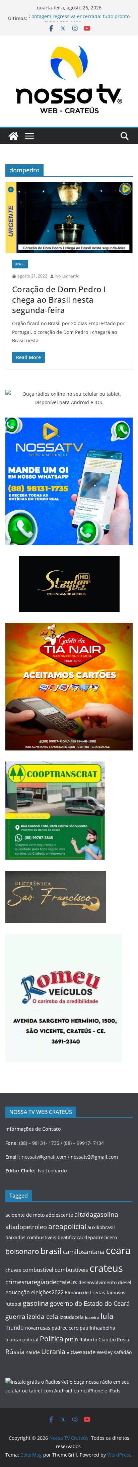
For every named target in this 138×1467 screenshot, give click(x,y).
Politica (51, 1338)
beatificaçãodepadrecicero (87, 1237)
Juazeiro (92, 1317)
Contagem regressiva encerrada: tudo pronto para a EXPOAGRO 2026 (79, 21)
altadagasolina (96, 1214)
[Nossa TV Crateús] (13, 136)
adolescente (59, 1215)
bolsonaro (22, 1251)
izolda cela (42, 1316)
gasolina (36, 1303)
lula (106, 1316)
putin (71, 1339)
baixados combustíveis (30, 1237)
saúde (33, 1352)
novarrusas (37, 1328)
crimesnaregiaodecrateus (41, 1282)
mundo (14, 1327)
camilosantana (84, 1252)
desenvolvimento (97, 1282)
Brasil (20, 264)
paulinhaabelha (97, 1328)
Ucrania (53, 1351)
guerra (15, 1316)
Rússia (15, 1351)
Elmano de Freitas (85, 1292)
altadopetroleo (26, 1227)
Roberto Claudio (97, 1339)
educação (17, 1292)
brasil (51, 1250)
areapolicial (67, 1226)
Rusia (123, 1339)
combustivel (37, 1270)
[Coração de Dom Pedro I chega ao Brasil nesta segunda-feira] (69, 217)
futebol (13, 1304)
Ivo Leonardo (67, 276)
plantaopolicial (22, 1339)
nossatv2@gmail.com (94, 1157)
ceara (118, 1250)
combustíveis (71, 1270)
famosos (116, 1292)
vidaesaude (81, 1352)
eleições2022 (47, 1292)
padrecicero (65, 1328)
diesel (124, 1282)
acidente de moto (25, 1215)
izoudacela (72, 1317)
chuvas (13, 1270)
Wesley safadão (114, 1352)
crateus (106, 1268)
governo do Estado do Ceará (90, 1303)
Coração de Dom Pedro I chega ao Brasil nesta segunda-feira (59, 299)
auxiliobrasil (101, 1227)
